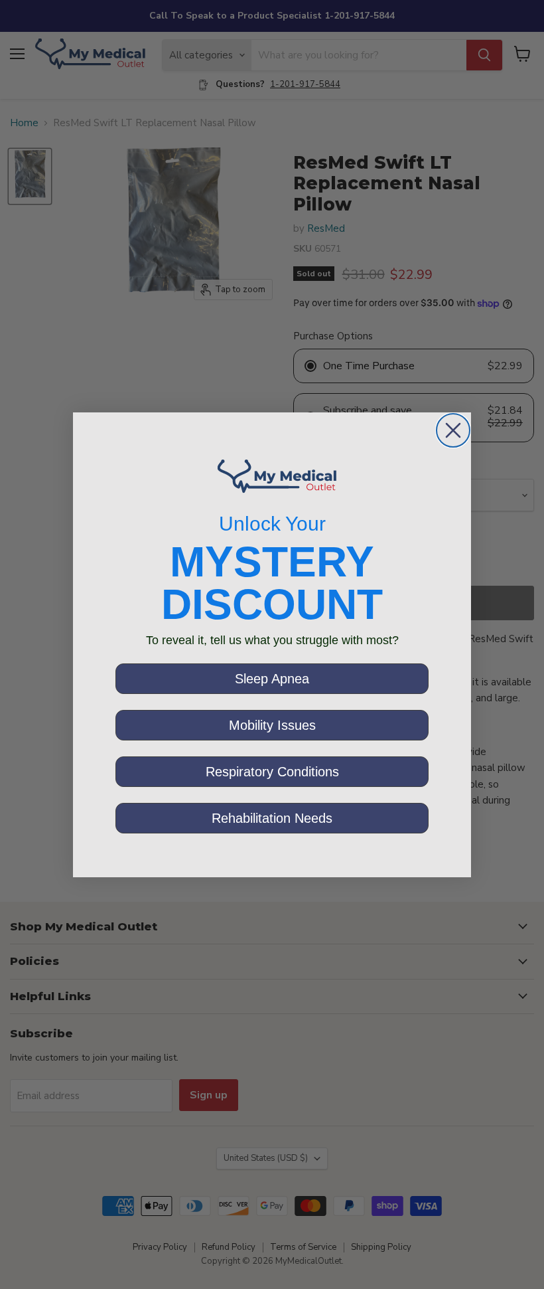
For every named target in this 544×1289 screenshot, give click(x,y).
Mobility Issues (272, 725)
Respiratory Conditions (272, 771)
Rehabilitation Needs (272, 818)
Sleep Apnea (272, 678)
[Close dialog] (453, 430)
